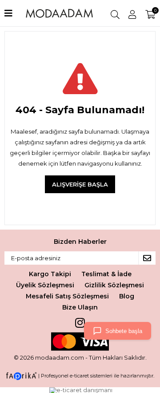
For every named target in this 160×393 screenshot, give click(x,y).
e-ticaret (79, 375)
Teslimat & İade (106, 274)
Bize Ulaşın (80, 307)
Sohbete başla (123, 331)
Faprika (21, 376)
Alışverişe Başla (80, 184)
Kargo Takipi (50, 274)
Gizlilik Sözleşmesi (114, 285)
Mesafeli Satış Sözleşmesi (67, 296)
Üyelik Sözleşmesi (45, 285)
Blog (126, 296)
